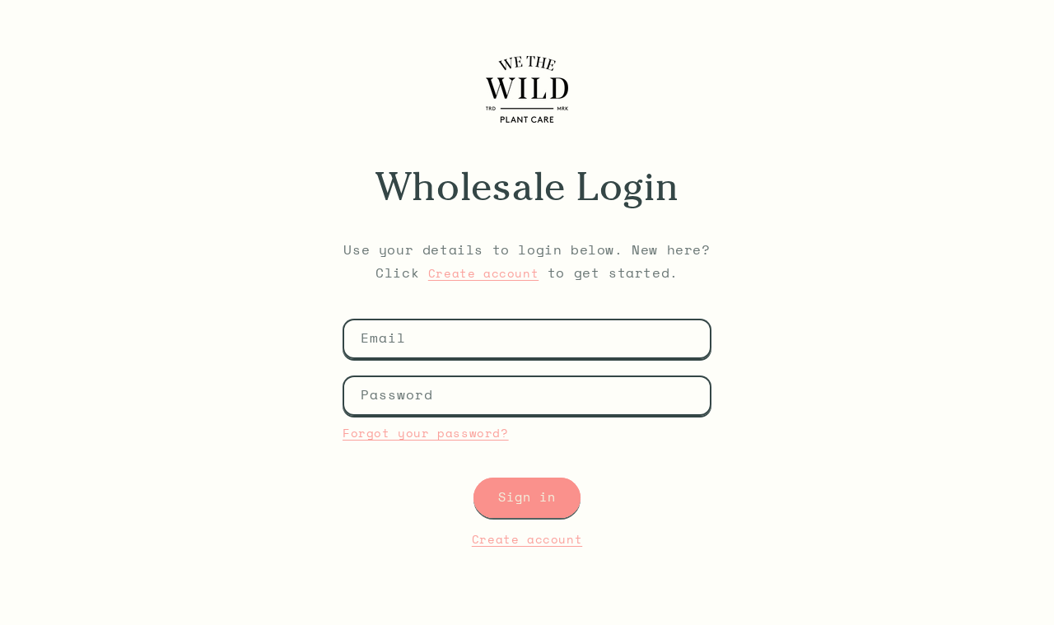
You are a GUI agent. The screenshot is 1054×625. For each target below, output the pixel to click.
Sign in (527, 498)
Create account (483, 274)
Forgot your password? (426, 434)
